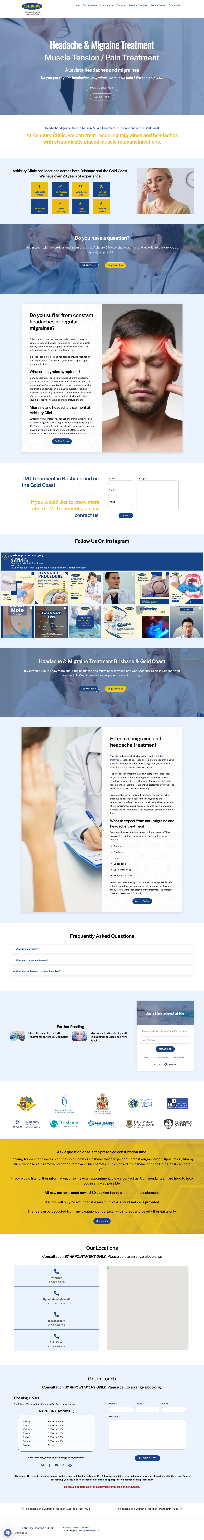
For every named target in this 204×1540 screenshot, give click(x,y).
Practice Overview (138, 5)
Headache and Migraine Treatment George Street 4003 (58, 1508)
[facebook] (49, 1465)
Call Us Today (102, 96)
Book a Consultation (102, 87)
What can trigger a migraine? (32, 960)
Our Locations (90, 5)
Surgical (121, 5)
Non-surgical (107, 5)
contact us (86, 515)
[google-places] (63, 1465)
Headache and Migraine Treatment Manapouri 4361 (148, 1508)
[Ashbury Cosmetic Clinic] (32, 8)
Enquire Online (115, 265)
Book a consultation (44, 426)
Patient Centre (158, 5)
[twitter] (42, 1465)
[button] (17, 588)
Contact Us (174, 5)
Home (76, 5)
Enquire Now (148, 1458)
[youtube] (56, 1465)
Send (126, 515)
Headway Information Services (90, 1531)
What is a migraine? (27, 949)
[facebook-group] (70, 1465)
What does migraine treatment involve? (38, 971)
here (179, 1476)
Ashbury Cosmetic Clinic (74, 1528)
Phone (112, 501)
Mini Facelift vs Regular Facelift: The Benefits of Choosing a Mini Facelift (109, 1036)
